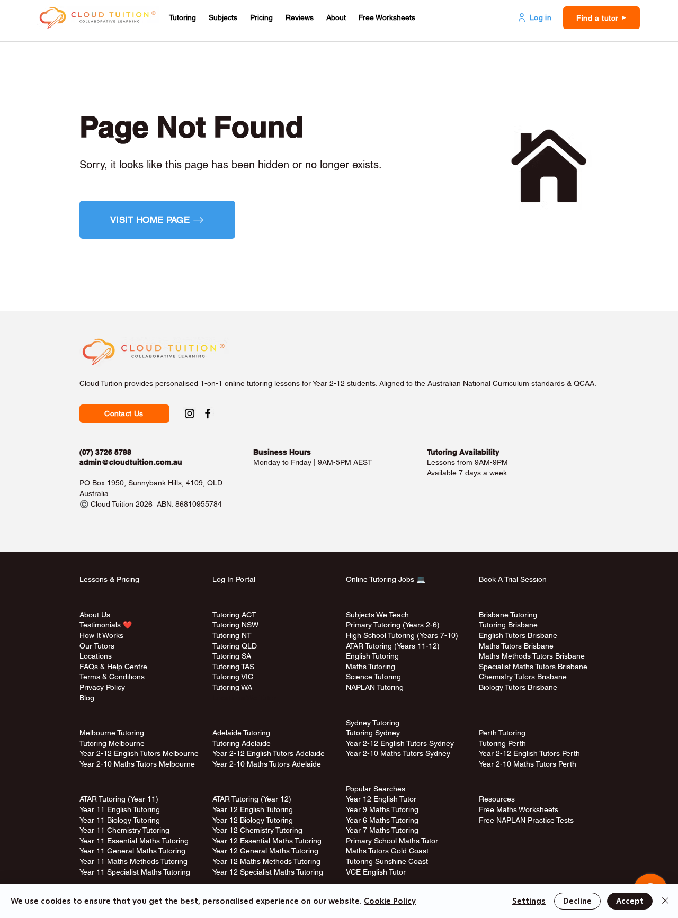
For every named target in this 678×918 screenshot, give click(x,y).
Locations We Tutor (244, 698)
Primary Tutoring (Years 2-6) (393, 624)
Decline (577, 901)
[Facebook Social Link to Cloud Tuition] (207, 413)
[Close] (665, 901)
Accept (630, 901)
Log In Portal (233, 579)
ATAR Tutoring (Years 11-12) (393, 646)
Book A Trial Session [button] (513, 579)
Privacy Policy (102, 687)
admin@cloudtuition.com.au (130, 462)
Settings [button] (529, 901)
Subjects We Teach (377, 614)
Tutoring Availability (463, 452)
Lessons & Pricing (109, 579)
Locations (95, 656)
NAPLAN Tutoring (375, 687)
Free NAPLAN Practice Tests (526, 820)
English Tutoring (372, 656)
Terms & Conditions (112, 676)
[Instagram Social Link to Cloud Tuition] (189, 413)
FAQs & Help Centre (113, 666)
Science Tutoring (373, 676)
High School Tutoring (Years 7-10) (402, 635)
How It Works (101, 635)
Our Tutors (96, 646)
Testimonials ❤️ (105, 624)
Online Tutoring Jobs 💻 (385, 579)
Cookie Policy (390, 901)
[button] (182, 17)
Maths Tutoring (370, 666)
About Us (94, 614)
